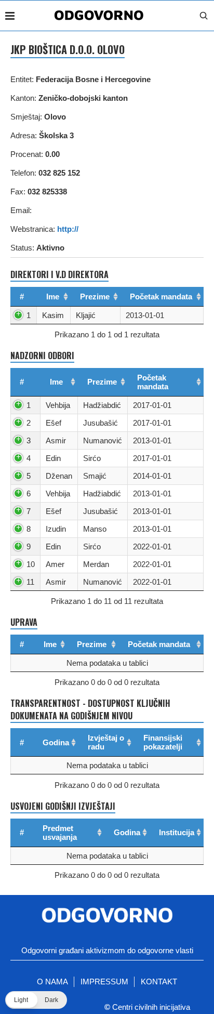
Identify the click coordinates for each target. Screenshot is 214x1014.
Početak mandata (161, 296)
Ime (52, 296)
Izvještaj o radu (106, 742)
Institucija (176, 832)
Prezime (95, 296)
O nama (52, 981)
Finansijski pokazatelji (162, 742)
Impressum (104, 981)
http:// (67, 229)
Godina (56, 742)
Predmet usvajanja (60, 832)
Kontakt (159, 981)
